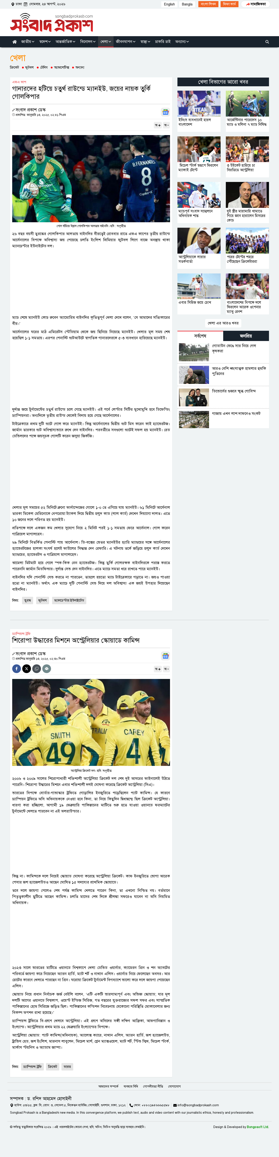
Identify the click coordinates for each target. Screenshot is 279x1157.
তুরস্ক (27, 600)
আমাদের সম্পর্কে (108, 1086)
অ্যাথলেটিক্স (61, 67)
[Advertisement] (91, 281)
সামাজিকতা (258, 4)
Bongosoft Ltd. (258, 1127)
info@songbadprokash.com (198, 1105)
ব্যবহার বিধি (131, 1086)
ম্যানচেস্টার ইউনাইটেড (69, 600)
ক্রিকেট (14, 67)
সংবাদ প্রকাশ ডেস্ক (31, 110)
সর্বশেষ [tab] (200, 336)
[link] (208, 4)
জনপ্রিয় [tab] (246, 336)
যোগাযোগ (174, 1086)
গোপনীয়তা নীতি (153, 1086)
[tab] (200, 336)
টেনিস (44, 67)
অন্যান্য (79, 67)
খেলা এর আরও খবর (223, 323)
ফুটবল (29, 67)
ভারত (67, 1067)
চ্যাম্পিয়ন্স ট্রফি (32, 1067)
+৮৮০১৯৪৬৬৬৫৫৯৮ (156, 1105)
